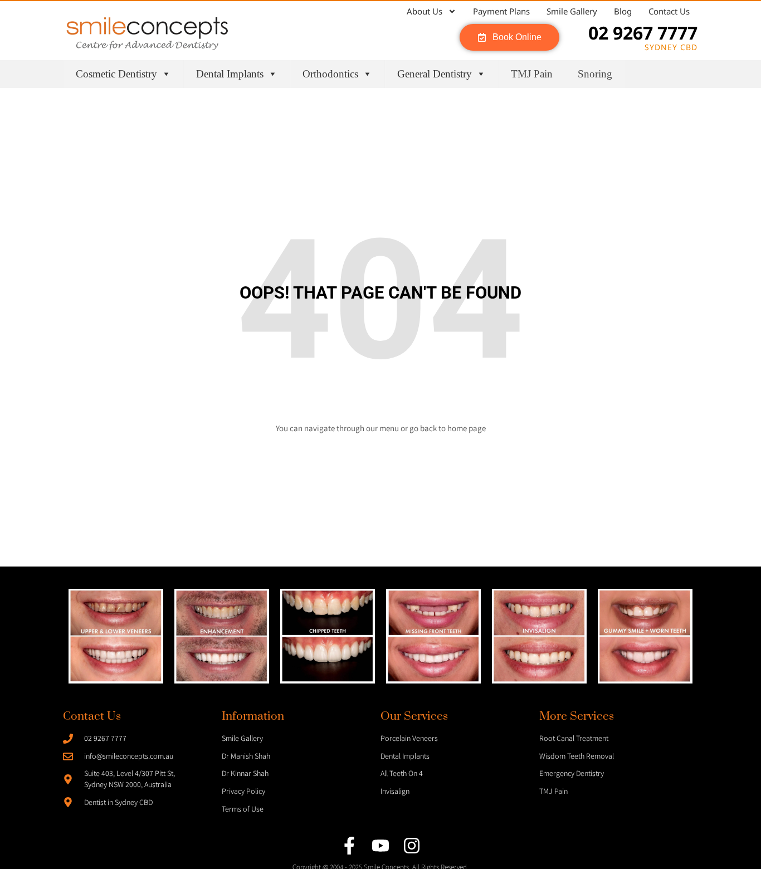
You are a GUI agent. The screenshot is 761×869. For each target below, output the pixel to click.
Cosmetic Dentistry (116, 74)
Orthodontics (330, 74)
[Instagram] (412, 846)
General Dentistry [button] (434, 74)
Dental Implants (230, 74)
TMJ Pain (532, 74)
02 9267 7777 (642, 33)
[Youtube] (380, 846)
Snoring (595, 74)
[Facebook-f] (349, 846)
